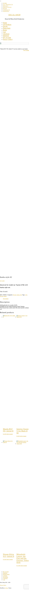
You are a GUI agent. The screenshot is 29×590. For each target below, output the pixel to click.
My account (7, 37)
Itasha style (19, 294)
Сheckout (6, 34)
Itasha (5, 296)
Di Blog (6, 588)
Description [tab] (5, 298)
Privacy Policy (8, 39)
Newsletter (5, 577)
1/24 (26, 294)
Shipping (6, 11)
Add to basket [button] (9, 434)
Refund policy (6, 574)
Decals (5, 5)
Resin (5, 8)
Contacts (6, 9)
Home (5, 3)
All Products (8, 4)
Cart (4, 32)
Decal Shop (14, 15)
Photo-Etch (7, 7)
